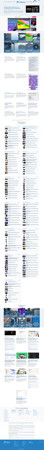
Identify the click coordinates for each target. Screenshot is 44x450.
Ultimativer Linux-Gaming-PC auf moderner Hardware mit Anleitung (22, 315)
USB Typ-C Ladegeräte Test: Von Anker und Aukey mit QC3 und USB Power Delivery (32, 246)
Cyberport (30, 97)
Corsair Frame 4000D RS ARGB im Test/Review (12, 266)
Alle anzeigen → (21, 405)
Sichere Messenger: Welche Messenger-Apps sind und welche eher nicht (10, 377)
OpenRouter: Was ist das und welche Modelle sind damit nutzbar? (21, 339)
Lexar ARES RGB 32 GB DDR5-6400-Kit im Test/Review (13, 143)
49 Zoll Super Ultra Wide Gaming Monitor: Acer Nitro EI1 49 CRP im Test (14, 224)
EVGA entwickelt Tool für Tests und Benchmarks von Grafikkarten (33, 104)
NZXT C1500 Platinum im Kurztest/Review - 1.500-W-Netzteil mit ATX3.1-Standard (32, 237)
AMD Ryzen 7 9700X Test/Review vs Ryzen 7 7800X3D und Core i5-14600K (32, 265)
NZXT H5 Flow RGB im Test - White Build (12, 268)
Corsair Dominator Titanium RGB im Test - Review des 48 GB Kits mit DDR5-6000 (14, 130)
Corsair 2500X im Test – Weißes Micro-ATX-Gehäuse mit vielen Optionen (14, 273)
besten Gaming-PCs (29, 434)
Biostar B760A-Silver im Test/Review (29, 198)
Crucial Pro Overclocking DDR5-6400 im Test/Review (13, 136)
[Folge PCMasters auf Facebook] (7, 443)
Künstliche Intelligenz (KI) (32, 87)
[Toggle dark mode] (39, 0)
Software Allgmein (27, 414)
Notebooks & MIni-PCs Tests (26, 202)
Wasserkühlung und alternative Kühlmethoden (22, 413)
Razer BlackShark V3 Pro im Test (11, 155)
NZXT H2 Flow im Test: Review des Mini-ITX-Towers (13, 260)
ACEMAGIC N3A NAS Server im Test (11, 243)
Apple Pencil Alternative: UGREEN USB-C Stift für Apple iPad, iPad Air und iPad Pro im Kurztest (14, 284)
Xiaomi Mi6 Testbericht (10, 290)
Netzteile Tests (25, 228)
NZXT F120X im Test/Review (28, 130)
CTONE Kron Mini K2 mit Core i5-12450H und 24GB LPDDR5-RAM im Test (22, 50)
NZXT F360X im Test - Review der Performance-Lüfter (31, 132)
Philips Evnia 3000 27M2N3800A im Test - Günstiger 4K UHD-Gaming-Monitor (14, 206)
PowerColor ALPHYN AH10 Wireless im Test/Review (13, 172)
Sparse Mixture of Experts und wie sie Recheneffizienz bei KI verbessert (33, 339)
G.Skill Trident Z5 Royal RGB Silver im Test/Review (13, 134)
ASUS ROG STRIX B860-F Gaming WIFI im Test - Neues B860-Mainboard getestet (32, 189)
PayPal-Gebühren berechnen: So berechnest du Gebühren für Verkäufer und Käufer (21, 377)
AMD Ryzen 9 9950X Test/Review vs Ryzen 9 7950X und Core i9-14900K (32, 262)
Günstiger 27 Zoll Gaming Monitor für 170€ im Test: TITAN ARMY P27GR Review (14, 215)
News (5, 78)
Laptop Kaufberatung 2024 (7, 326)
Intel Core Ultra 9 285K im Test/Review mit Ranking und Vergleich (31, 260)
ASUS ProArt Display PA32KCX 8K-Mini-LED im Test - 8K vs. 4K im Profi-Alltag (14, 209)
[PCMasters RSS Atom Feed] (8, 443)
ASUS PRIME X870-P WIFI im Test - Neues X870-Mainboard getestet (31, 196)
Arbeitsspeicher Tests (8, 126)
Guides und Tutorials (33, 89)
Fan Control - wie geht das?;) (32, 59)
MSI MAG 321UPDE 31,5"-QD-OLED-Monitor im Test (29, 41)
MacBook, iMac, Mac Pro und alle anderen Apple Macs (7, 421)
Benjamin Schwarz (21, 56)
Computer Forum (21, 432)
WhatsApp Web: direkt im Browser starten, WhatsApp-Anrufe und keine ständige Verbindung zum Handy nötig (21, 361)
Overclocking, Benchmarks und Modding (22, 414)
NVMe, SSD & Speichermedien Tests (9, 228)
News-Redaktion (21, 337)
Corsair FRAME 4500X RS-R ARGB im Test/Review (13, 264)
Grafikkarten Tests (25, 151)
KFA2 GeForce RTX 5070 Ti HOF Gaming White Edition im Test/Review (31, 164)
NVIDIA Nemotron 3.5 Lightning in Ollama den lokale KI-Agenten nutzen (10, 339)
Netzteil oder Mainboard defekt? (32, 58)
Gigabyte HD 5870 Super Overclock (21, 93)
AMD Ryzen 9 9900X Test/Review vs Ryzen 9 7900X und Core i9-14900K (32, 267)
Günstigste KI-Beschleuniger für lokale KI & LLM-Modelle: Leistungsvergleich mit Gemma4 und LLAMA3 (31, 160)
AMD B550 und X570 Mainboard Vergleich (36, 316)
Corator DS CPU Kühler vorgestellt (21, 57)
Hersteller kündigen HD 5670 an (9, 74)
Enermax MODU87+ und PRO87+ (9, 112)
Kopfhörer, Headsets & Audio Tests (9, 151)
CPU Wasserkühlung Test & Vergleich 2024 (22, 326)
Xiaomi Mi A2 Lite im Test (10, 288)
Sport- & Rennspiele (35, 415)
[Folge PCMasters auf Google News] (4, 443)
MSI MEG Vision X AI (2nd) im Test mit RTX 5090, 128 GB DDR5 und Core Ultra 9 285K (32, 211)
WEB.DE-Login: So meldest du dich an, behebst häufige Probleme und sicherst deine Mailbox (21, 399)
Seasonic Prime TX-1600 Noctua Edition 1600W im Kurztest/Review (31, 232)
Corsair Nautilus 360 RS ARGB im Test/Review (30, 136)
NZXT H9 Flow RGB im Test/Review (11, 262)
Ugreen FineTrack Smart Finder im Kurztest (12, 281)
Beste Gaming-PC (33, 86)
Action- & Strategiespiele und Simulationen (36, 413)
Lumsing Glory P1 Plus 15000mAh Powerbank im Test (31, 248)
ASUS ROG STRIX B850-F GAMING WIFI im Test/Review (31, 191)
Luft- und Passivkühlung (21, 411)
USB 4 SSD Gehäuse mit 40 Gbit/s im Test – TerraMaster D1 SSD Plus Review (14, 248)
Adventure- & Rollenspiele (35, 414)
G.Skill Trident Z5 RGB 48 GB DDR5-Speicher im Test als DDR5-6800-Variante (14, 141)
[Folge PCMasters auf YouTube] (5, 443)
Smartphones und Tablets (13, 411)
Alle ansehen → (19, 126)
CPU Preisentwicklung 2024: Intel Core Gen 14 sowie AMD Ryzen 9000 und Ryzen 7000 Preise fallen (29, 325)
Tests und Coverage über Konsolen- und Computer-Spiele (24, 429)
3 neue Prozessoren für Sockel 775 (21, 74)
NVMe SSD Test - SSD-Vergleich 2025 (14, 316)
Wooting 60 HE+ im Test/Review (11, 189)
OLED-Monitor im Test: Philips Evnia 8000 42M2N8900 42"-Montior (14, 217)
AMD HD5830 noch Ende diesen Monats (33, 112)
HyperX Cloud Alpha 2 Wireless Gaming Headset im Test (22, 41)
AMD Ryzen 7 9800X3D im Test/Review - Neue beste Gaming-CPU (32, 258)
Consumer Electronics (13, 412)
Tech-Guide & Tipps (20, 403)
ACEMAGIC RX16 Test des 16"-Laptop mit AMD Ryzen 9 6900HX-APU (32, 209)
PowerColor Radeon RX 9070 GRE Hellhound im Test (31, 157)
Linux (36, 87)
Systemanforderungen (33, 88)
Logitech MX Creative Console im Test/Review (12, 195)
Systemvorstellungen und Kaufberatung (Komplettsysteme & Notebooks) (6, 418)
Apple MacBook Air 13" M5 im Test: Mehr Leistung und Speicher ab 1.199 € (32, 213)
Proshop (30, 98)
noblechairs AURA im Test (7, 41)
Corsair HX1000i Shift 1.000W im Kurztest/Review (30, 230)
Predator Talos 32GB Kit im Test (11, 147)
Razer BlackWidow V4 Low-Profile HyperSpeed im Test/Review (14, 191)
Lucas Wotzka (9, 56)
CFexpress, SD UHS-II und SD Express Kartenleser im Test (36, 41)
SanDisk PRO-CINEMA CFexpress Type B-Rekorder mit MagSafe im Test (29, 50)
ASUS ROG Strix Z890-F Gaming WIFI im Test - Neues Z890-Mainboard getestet (31, 194)
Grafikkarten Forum (6, 414)
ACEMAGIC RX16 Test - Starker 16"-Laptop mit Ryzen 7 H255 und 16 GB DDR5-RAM (32, 224)
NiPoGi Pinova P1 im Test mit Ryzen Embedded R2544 (31, 206)
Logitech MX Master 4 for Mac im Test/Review (12, 197)
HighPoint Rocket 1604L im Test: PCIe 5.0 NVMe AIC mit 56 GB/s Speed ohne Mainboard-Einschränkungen (14, 245)
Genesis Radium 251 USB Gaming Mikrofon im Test (13, 157)
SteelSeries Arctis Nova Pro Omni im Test (12, 159)
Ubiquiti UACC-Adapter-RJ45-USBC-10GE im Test (15, 51)
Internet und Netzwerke (28, 413)
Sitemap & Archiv (16, 444)
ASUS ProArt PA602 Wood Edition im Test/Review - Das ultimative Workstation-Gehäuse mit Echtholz (13, 258)
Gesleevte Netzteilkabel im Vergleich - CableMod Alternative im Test (32, 239)
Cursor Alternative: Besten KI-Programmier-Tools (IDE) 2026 (32, 376)
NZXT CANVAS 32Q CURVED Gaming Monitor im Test (13, 222)
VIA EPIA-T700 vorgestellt (8, 57)
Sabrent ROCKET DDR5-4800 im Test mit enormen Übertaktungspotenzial (13, 145)
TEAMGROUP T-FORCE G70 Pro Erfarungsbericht (7, 51)
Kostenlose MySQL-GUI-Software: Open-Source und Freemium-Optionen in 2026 (33, 361)
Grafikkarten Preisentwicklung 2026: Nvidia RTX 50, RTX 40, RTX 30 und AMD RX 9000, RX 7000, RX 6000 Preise (36, 324)
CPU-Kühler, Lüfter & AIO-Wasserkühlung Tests (29, 126)
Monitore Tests (7, 202)
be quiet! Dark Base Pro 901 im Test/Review (12, 275)
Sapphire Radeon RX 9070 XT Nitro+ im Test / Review (36, 51)
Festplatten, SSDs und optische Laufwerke (6, 416)
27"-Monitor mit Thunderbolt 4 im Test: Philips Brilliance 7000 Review (14, 220)
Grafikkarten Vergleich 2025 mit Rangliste (29, 316)
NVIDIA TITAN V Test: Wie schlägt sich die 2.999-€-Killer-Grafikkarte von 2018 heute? (31, 162)
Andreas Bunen (32, 102)
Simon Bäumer (21, 102)
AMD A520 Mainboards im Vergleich (14, 326)
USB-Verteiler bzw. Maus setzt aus (33, 70)
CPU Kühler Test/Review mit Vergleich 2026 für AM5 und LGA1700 (31, 128)
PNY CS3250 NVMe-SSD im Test (15, 41)
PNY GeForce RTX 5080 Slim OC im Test (30, 155)
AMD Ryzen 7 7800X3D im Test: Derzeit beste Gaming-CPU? (31, 269)
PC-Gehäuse (11, 427)
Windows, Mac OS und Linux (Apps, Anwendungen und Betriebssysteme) (28, 412)
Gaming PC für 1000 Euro (21, 435)
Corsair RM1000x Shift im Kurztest (29, 241)
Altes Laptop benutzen (31, 67)
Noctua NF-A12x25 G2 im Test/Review (29, 134)
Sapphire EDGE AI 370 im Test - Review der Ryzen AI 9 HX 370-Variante (32, 222)
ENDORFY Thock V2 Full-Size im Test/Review (12, 193)
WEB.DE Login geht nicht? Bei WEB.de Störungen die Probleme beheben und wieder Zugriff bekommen (10, 361)
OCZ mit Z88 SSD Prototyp (20, 103)
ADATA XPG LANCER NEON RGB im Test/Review (12, 132)
